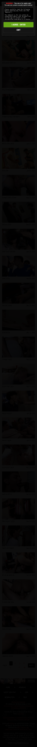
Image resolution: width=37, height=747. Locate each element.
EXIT (18, 30)
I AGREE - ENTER (18, 24)
